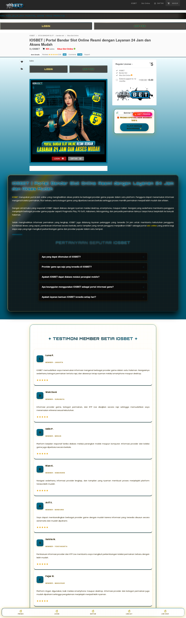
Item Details (35, 54)
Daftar (93, 614)
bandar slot (60, 35)
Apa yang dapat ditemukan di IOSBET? (61, 256)
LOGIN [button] (57, 158)
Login (56, 614)
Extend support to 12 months (136, 80)
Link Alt (129, 614)
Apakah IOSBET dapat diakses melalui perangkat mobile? (70, 276)
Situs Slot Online (73, 35)
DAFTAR (140, 26)
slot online (152, 225)
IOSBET (32, 35)
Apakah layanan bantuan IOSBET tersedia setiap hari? (69, 296)
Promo (21, 614)
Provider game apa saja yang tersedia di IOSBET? (67, 266)
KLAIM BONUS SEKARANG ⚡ (134, 127)
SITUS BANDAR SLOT (46, 35)
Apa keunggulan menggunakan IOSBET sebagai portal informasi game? (78, 286)
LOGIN (46, 26)
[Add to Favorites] (21, 61)
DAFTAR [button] (74, 158)
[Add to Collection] (21, 68)
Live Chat (165, 614)
